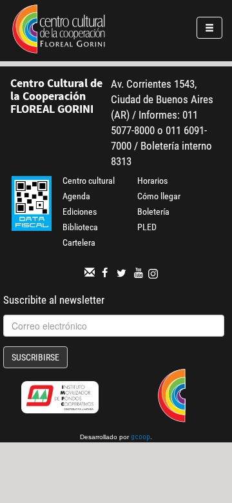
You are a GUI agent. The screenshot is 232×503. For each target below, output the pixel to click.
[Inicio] (58, 31)
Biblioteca (80, 227)
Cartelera (79, 242)
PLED (147, 227)
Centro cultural (89, 180)
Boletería (153, 211)
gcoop (140, 438)
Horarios (152, 180)
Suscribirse (35, 357)
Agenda (76, 196)
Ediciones (80, 211)
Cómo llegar (158, 196)
